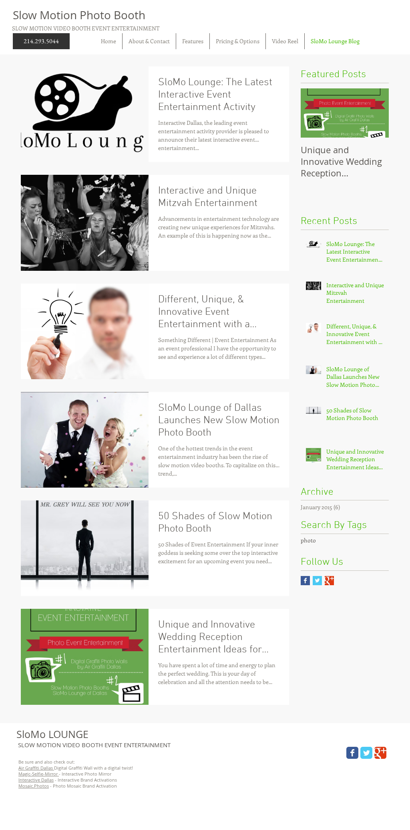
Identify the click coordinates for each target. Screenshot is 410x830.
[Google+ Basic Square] (329, 580)
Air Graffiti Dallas (36, 768)
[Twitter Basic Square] (317, 580)
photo (308, 540)
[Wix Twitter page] (366, 753)
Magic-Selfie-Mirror (38, 774)
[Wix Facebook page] (352, 753)
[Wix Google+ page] (380, 753)
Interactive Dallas (36, 780)
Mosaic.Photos (33, 786)
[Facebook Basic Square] (305, 580)
